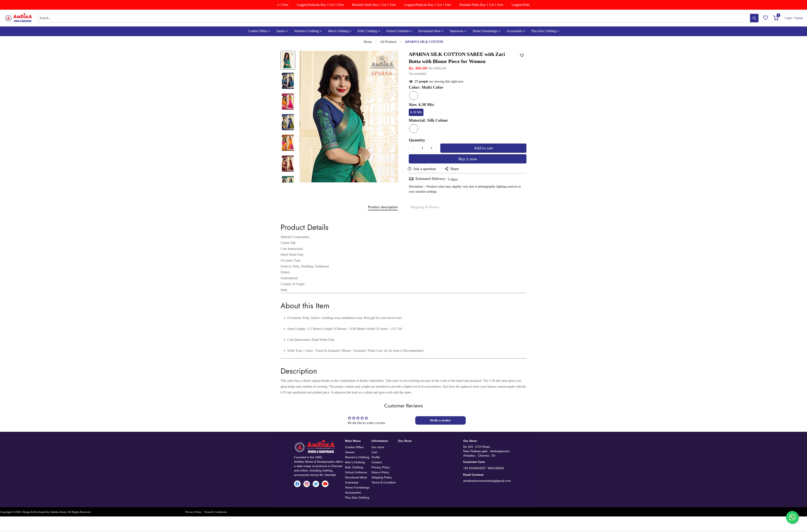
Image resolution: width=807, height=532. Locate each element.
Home (368, 41)
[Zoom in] (389, 60)
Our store (378, 447)
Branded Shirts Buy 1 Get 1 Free (365, 5)
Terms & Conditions (215, 512)
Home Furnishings (485, 31)
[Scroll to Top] (799, 509)
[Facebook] (297, 484)
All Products (388, 41)
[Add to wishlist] (521, 55)
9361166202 (496, 468)
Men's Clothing (338, 31)
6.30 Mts (416, 113)
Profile (376, 457)
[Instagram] (306, 484)
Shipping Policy (382, 477)
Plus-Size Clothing (543, 31)
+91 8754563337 (474, 468)
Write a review (440, 420)
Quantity (417, 140)
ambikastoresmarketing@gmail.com (487, 480)
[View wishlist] (766, 18)
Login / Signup (794, 18)
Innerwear (456, 31)
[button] (777, 18)
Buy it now (467, 159)
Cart (374, 452)
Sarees (280, 31)
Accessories (514, 31)
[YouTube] (325, 484)
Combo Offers (257, 31)
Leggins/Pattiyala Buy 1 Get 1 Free (311, 5)
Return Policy (380, 472)
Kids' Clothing (367, 31)
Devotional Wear (429, 31)
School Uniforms (397, 31)
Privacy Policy (381, 467)
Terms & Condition (384, 482)
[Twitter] (316, 484)
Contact (377, 462)
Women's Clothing (306, 31)
